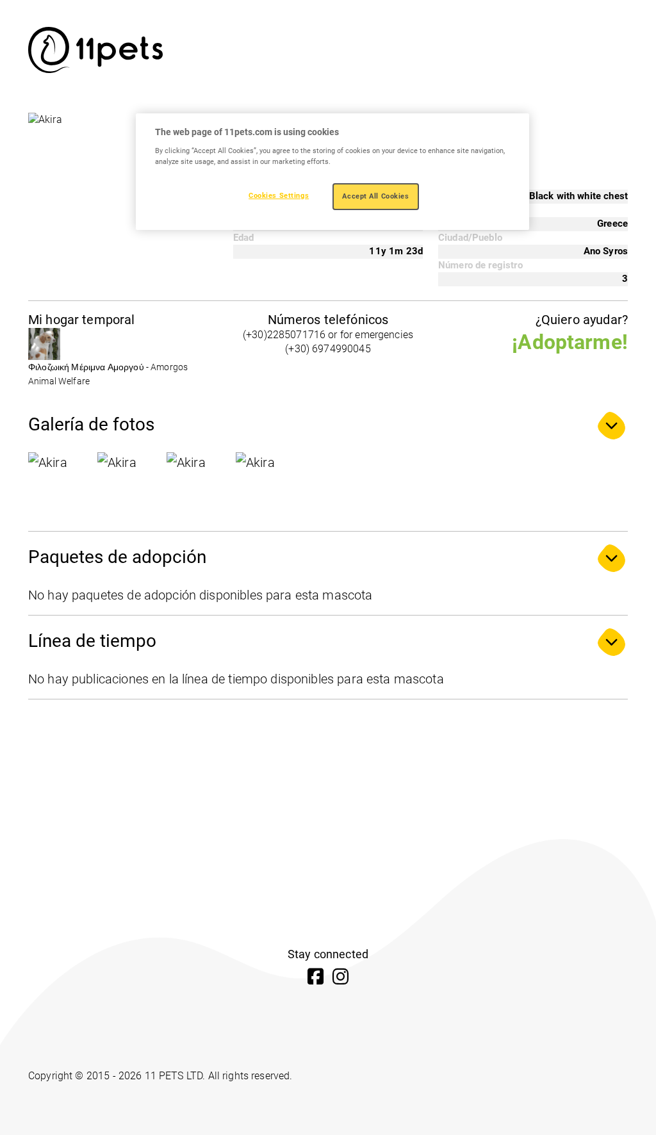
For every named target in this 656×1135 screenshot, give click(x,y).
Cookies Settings (279, 195)
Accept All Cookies (375, 196)
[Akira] (60, 484)
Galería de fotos (91, 424)
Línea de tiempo (92, 640)
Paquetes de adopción (117, 557)
